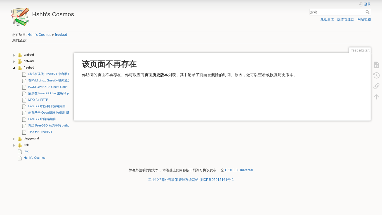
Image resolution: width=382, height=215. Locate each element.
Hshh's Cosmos (39, 35)
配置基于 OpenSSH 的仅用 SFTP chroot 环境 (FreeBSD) (67, 112)
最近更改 (327, 19)
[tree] (40, 106)
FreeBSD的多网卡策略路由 (46, 106)
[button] (14, 55)
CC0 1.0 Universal (239, 170)
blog (26, 151)
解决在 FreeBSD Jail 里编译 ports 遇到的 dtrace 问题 (64, 93)
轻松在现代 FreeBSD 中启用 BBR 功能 (54, 74)
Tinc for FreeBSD (40, 132)
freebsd (61, 35)
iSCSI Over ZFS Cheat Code (47, 86)
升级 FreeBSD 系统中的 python (49, 125)
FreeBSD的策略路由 (42, 119)
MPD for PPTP (38, 99)
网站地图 (364, 19)
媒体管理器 (345, 19)
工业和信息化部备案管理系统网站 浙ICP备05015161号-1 (191, 180)
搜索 (368, 12)
